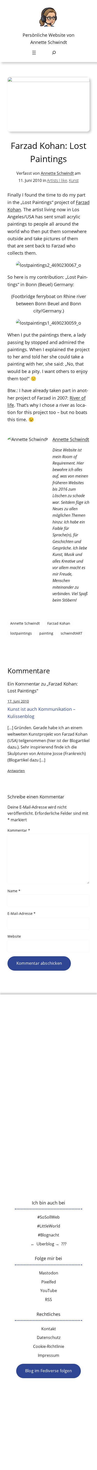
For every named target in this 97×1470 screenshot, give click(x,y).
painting (46, 633)
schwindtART (71, 633)
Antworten (16, 770)
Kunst (74, 180)
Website (14, 936)
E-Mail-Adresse (21, 913)
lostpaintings (21, 633)
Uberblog (45, 1244)
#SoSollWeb (48, 1217)
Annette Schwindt (57, 173)
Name (13, 891)
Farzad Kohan (58, 623)
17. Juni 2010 (18, 701)
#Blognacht (48, 1235)
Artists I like (57, 180)
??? (63, 1244)
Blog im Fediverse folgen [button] (48, 1370)
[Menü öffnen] (34, 53)
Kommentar (18, 830)
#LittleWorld (48, 1226)
